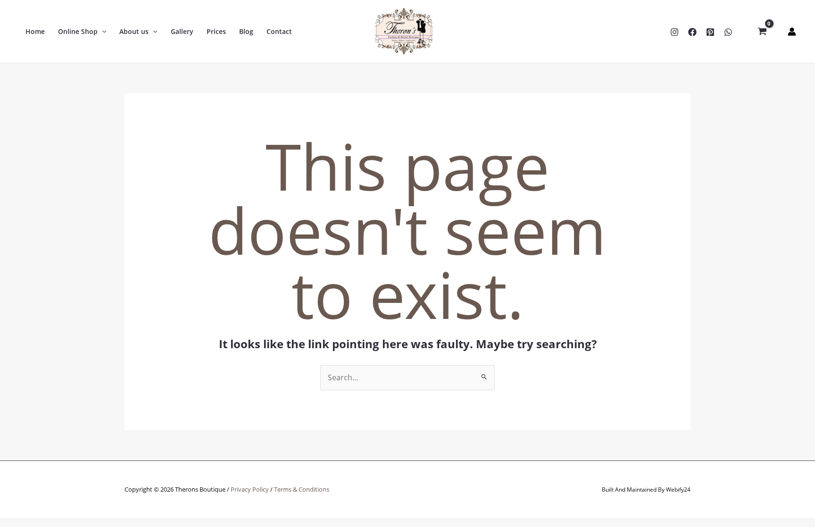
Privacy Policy (250, 489)
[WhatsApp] (728, 32)
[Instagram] (674, 32)
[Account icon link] (792, 31)
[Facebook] (692, 32)
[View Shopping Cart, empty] (762, 31)
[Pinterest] (710, 32)
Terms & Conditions (301, 489)
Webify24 (678, 489)
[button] (102, 31)
